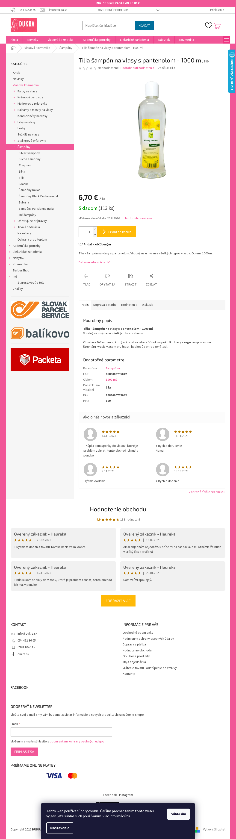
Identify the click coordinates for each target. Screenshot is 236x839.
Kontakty (129, 673)
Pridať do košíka (119, 232)
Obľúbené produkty (136, 656)
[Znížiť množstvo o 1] (95, 234)
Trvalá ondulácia (29, 227)
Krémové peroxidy (30, 97)
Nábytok (18, 258)
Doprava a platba (134, 644)
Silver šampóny (29, 153)
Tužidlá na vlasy (28, 134)
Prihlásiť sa (24, 752)
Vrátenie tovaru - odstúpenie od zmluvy (150, 668)
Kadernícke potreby (27, 246)
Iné (15, 276)
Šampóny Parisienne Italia (36, 208)
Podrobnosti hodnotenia (137, 68)
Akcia (16, 73)
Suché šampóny (30, 159)
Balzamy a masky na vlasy (35, 110)
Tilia (21, 178)
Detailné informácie (92, 262)
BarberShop (21, 270)
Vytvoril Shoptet (214, 829)
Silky (22, 171)
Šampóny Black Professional (38, 196)
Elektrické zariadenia (27, 252)
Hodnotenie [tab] (129, 305)
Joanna (24, 184)
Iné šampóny (27, 215)
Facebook (110, 795)
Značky (18, 289)
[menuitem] (14, 40)
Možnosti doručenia (138, 218)
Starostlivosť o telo (31, 282)
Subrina (24, 202)
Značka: (166, 68)
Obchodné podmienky (113, 10)
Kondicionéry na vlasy (32, 116)
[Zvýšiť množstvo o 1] (95, 229)
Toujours (25, 165)
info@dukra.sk (27, 633)
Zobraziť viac (118, 600)
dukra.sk (23, 654)
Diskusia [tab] (147, 305)
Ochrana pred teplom (32, 239)
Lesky (22, 128)
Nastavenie (59, 827)
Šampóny (24, 147)
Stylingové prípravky (32, 140)
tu (128, 816)
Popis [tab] (85, 305)
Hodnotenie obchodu (118, 508)
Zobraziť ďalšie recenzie (206, 492)
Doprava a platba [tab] (105, 305)
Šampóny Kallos (30, 190)
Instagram (126, 795)
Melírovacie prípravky (32, 103)
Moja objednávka (134, 662)
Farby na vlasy (27, 91)
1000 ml (111, 379)
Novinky (18, 79)
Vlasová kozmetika (26, 85)
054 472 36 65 (27, 640)
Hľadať (144, 25)
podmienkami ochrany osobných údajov (77, 741)
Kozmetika (20, 264)
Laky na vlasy (26, 122)
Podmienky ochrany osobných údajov (148, 638)
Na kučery (24, 233)
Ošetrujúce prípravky (32, 221)
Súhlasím (178, 814)
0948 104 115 (26, 647)
